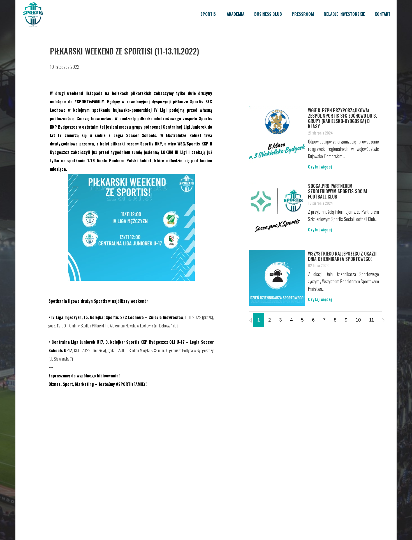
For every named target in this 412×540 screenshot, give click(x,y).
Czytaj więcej (320, 166)
